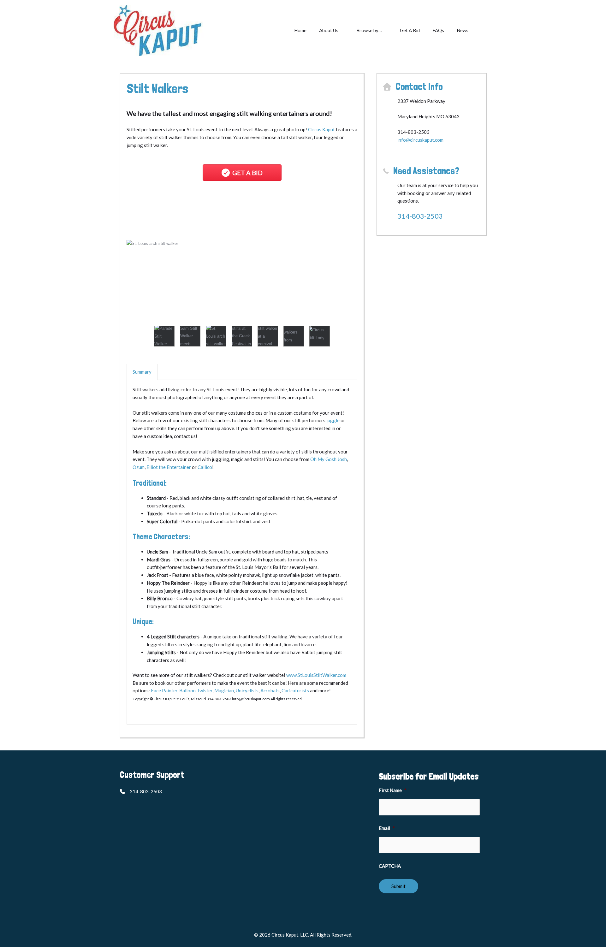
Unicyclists (247, 690)
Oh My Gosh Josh (328, 459)
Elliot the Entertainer (168, 467)
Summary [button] (142, 372)
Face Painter (164, 690)
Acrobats (270, 690)
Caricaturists (295, 690)
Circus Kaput (321, 129)
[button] (483, 30)
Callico (205, 467)
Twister (204, 690)
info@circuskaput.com (420, 140)
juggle (333, 420)
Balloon (188, 690)
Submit (398, 886)
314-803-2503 (420, 216)
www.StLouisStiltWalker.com (316, 675)
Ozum (139, 467)
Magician (224, 690)
